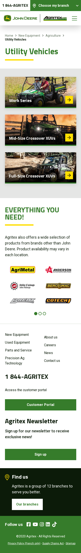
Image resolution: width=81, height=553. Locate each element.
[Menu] (74, 18)
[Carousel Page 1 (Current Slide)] (35, 313)
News (48, 353)
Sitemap (70, 543)
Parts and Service (18, 350)
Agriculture (53, 35)
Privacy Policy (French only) (24, 543)
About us (50, 337)
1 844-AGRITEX (15, 5)
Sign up (40, 454)
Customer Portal (40, 405)
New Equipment (29, 35)
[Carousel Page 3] (44, 313)
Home (9, 35)
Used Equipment (17, 342)
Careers (50, 345)
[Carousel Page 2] (40, 313)
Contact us (52, 361)
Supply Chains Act (53, 543)
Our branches (27, 504)
